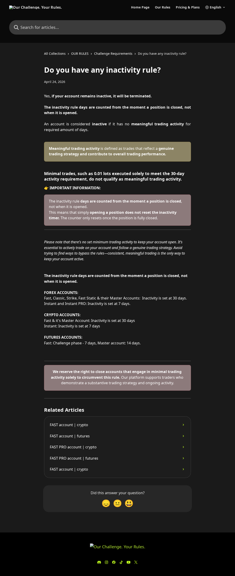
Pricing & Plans (188, 7)
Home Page (140, 7)
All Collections (55, 53)
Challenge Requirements (113, 53)
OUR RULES (80, 53)
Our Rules (162, 7)
